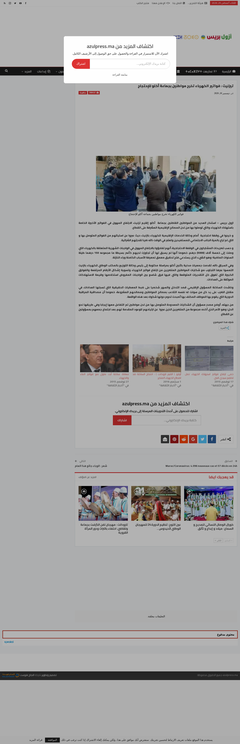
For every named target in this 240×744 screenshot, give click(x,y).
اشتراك (80, 63)
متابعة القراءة (120, 74)
